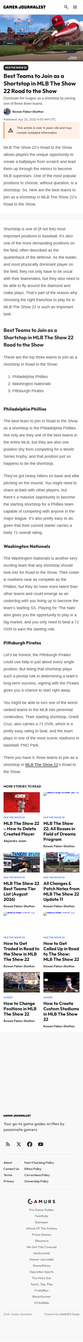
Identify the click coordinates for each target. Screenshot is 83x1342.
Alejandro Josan (15, 841)
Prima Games (41, 1235)
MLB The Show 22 (41, 764)
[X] (18, 1144)
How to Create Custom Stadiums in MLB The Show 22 (61, 1011)
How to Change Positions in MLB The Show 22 (20, 1009)
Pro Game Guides (41, 1210)
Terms (8, 1175)
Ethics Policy (32, 1169)
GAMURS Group (69, 1314)
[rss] (8, 1144)
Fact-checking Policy (39, 1163)
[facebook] (29, 1144)
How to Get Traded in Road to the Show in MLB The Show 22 (21, 951)
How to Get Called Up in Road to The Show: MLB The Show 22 (61, 951)
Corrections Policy (37, 1175)
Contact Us (11, 1169)
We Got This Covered (41, 1247)
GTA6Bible (41, 1303)
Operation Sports (41, 1272)
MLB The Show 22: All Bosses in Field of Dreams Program (59, 831)
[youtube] (40, 1144)
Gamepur (41, 1222)
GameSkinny (41, 1266)
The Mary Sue (41, 1278)
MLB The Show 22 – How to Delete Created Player (21, 828)
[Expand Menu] (75, 7)
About (8, 1163)
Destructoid (41, 1253)
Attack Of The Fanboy (41, 1228)
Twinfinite (41, 1216)
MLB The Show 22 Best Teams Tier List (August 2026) (21, 891)
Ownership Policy (36, 1181)
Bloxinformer (41, 1297)
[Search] (66, 7)
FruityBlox (41, 1290)
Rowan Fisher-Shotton (59, 846)
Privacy (9, 1181)
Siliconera (41, 1241)
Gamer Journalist (41, 1259)
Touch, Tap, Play (41, 1284)
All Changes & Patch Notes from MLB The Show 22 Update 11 (61, 891)
